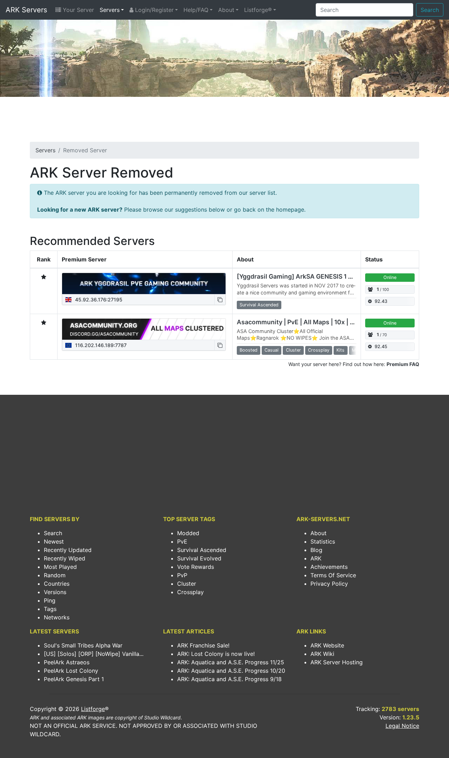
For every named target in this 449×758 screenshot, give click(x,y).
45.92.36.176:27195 (98, 299)
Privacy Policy (329, 583)
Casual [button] (271, 350)
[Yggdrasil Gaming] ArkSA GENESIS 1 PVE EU (303, 276)
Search (430, 9)
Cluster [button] (293, 350)
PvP (182, 575)
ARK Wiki (322, 653)
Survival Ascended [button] (259, 304)
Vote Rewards (195, 566)
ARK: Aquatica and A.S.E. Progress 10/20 (231, 670)
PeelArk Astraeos (66, 662)
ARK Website (327, 645)
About (226, 9)
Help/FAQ (195, 9)
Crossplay (190, 592)
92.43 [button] (381, 301)
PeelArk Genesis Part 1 (74, 679)
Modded (188, 533)
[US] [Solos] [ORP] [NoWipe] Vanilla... (93, 653)
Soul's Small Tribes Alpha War (83, 645)
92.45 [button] (381, 346)
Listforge (93, 708)
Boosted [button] (248, 350)
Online (389, 277)
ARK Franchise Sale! (203, 645)
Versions (55, 592)
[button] (220, 299)
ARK (315, 558)
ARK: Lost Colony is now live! (216, 653)
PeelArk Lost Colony (71, 670)
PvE (182, 541)
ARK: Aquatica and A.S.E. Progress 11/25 (230, 662)
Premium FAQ (403, 364)
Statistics (322, 541)
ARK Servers (26, 10)
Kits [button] (340, 350)
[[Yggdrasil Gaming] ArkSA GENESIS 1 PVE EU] (144, 283)
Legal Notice (402, 725)
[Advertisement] (224, 121)
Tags (50, 608)
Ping (49, 600)
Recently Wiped (64, 558)
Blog (316, 549)
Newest (54, 541)
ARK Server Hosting (336, 662)
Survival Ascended (201, 549)
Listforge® (258, 9)
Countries (56, 583)
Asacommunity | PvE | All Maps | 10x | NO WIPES (308, 322)
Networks (56, 617)
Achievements (329, 566)
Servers (110, 9)
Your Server (77, 9)
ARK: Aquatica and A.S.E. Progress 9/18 (229, 679)
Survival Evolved (199, 558)
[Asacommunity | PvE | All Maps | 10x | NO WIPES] (144, 329)
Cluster (186, 583)
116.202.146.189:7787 (100, 345)
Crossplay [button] (318, 350)
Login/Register (153, 9)
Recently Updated (68, 549)
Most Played (60, 566)
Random (55, 575)
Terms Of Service (333, 575)
